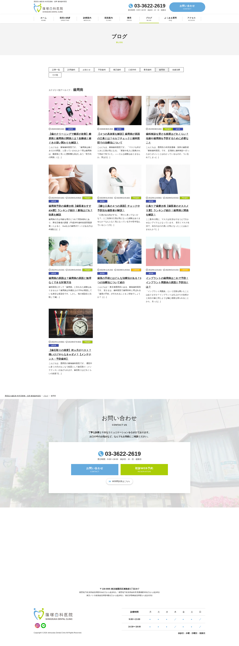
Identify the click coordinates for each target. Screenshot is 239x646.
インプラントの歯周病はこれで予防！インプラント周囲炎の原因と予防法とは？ (167, 282)
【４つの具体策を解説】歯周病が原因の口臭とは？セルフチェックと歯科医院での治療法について (118, 138)
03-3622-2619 (149, 6)
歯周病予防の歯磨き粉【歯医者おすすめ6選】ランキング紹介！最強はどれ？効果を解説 (71, 210)
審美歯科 (147, 70)
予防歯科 (102, 70)
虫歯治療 (176, 70)
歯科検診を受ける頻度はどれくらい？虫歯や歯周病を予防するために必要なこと (167, 138)
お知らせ (86, 70)
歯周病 (162, 70)
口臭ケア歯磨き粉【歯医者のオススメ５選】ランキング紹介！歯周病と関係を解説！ (167, 210)
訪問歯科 (71, 70)
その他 (55, 75)
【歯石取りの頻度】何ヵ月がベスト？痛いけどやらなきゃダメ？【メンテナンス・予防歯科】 (70, 354)
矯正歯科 (117, 70)
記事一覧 (56, 70)
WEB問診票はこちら (121, 481)
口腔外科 (132, 70)
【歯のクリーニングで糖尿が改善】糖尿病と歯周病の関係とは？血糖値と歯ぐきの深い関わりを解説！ (70, 138)
